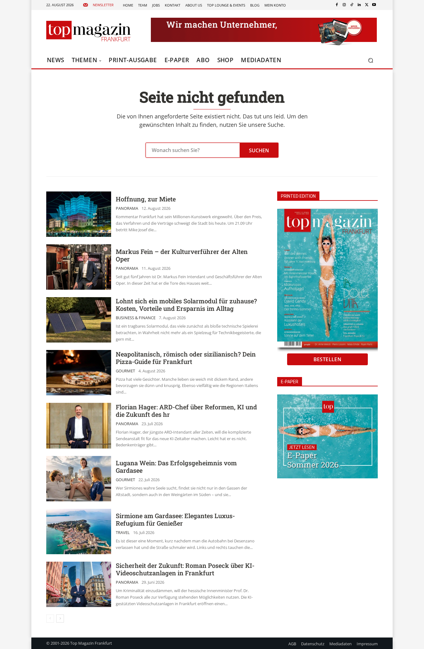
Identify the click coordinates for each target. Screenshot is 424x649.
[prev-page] (50, 618)
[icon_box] (98, 5)
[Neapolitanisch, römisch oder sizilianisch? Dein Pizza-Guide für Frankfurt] (78, 372)
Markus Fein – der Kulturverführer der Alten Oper (182, 255)
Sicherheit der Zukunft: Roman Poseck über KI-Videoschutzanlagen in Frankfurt (185, 569)
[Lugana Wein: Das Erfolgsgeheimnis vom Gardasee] (78, 478)
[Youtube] (374, 5)
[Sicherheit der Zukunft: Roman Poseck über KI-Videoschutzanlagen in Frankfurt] (78, 584)
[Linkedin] (359, 5)
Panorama (127, 208)
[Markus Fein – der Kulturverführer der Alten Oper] (78, 267)
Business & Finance (136, 318)
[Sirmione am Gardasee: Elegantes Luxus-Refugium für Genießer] (78, 531)
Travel (123, 533)
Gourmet (125, 371)
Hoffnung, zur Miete (146, 199)
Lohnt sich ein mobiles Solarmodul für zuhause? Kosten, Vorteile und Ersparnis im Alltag (186, 304)
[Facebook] (337, 5)
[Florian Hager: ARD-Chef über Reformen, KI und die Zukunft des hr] (78, 425)
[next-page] (60, 618)
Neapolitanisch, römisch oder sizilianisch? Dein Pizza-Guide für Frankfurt (186, 358)
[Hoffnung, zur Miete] (78, 214)
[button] (370, 60)
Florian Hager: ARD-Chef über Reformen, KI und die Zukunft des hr (186, 410)
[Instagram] (344, 5)
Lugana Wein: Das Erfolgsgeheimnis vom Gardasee (176, 466)
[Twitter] (366, 5)
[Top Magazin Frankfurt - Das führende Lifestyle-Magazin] (88, 31)
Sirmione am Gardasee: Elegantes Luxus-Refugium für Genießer (175, 519)
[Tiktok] (351, 5)
